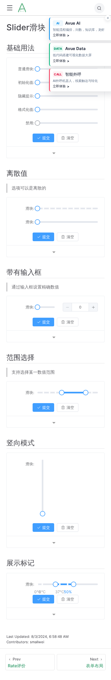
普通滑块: (26, 69)
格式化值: (26, 109)
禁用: (30, 123)
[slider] (37, 69)
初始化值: (26, 82)
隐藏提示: (26, 96)
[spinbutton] (80, 307)
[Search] (99, 8)
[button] (9, 8)
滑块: (30, 208)
